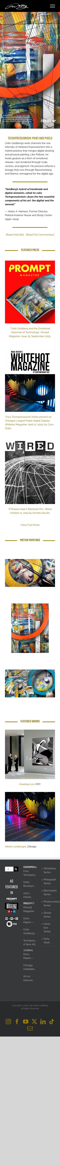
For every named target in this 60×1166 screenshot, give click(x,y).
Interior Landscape (15, 846)
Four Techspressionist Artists (30, 873)
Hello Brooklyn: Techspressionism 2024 (30, 884)
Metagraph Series (48, 881)
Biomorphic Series (48, 892)
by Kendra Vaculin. (39, 512)
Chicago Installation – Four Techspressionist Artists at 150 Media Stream (30, 967)
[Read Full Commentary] (40, 234)
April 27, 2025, (36, 424)
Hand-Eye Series (47, 927)
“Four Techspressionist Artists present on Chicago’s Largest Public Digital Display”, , (28, 420)
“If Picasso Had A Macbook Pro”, (26, 509)
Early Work (47, 940)
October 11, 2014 (19, 512)
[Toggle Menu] (52, 6)
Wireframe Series (48, 870)
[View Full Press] (30, 524)
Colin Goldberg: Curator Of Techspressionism (30, 931)
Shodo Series (47, 914)
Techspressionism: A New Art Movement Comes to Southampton (30, 942)
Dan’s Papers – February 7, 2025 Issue (29, 920)
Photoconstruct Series (48, 903)
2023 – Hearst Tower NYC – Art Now (29, 895)
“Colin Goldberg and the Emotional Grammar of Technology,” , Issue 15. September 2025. (30, 332)
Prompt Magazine (28, 909)
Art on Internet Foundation (29, 978)
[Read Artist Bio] (15, 234)
